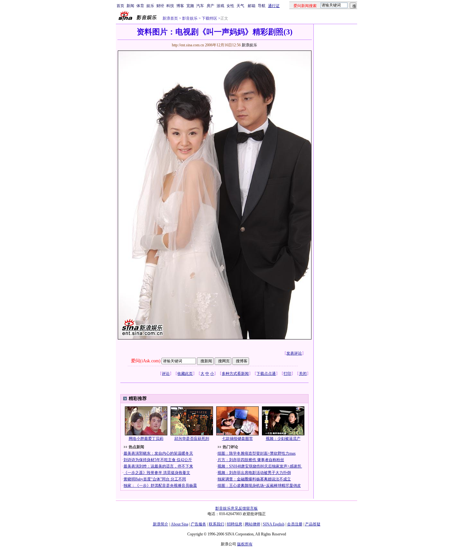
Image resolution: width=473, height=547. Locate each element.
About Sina (179, 524)
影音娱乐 (190, 18)
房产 (210, 6)
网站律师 (252, 524)
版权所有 (245, 544)
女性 (230, 6)
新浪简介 (160, 524)
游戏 (220, 6)
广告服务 (198, 524)
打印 (287, 373)
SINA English (273, 524)
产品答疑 (312, 524)
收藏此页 (185, 373)
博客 (180, 6)
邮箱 (251, 6)
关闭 (303, 373)
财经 (160, 6)
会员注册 (294, 524)
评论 (166, 373)
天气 (240, 6)
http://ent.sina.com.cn (188, 45)
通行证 (274, 6)
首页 (120, 6)
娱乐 (150, 6)
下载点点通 (266, 373)
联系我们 (216, 524)
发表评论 (294, 353)
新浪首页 (170, 18)
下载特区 (209, 18)
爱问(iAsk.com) (146, 360)
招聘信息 (234, 524)
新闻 (130, 6)
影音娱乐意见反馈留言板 (236, 508)
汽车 (200, 6)
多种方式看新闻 (235, 373)
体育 (140, 6)
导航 (261, 6)
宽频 (190, 6)
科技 (170, 6)
